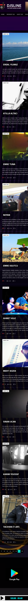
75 (5, 177)
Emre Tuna (9, 164)
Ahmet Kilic (9, 318)
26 (5, 76)
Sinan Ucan (9, 421)
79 (5, 384)
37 (5, 228)
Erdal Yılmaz (10, 64)
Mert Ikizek (9, 371)
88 (5, 542)
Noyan (6, 215)
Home (2, 14)
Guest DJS (20, 14)
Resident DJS (11, 14)
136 (5, 489)
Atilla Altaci (10, 113)
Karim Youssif (11, 474)
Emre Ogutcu (10, 265)
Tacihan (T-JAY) (11, 527)
